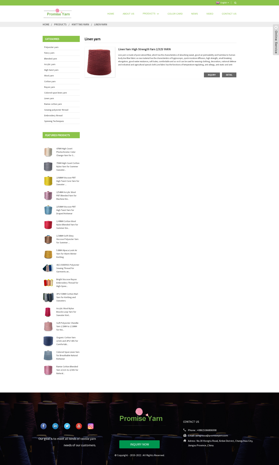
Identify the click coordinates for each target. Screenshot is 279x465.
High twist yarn (51, 69)
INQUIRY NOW (139, 444)
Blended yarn (50, 58)
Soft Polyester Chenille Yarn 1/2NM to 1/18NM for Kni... (67, 326)
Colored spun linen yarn (55, 92)
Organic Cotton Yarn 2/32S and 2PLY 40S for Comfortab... (67, 341)
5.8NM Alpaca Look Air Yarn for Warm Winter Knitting (66, 253)
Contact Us (229, 13)
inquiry (212, 74)
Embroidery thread (53, 115)
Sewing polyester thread (56, 109)
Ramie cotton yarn (53, 104)
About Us (128, 13)
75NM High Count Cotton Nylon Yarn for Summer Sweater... (67, 166)
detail (229, 74)
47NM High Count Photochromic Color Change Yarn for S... (66, 152)
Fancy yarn (49, 52)
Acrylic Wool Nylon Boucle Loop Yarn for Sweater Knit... (66, 312)
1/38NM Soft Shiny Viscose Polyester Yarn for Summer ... (67, 239)
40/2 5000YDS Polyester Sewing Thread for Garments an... (67, 268)
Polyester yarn (51, 47)
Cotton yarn (50, 81)
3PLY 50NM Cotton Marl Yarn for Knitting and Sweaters (67, 297)
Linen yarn (100, 24)
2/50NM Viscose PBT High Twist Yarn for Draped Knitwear (66, 210)
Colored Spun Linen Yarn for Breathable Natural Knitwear (67, 355)
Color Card (175, 13)
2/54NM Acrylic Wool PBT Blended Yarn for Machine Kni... (66, 195)
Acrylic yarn (49, 64)
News (194, 13)
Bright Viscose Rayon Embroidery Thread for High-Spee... (67, 283)
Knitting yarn (80, 24)
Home (110, 13)
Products (149, 13)
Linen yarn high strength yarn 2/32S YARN (144, 49)
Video (209, 13)
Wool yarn (49, 75)
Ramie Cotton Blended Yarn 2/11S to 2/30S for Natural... (67, 370)
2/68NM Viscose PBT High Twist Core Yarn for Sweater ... (67, 181)
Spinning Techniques (54, 121)
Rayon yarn (49, 87)
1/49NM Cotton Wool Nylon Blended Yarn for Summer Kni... (67, 224)
